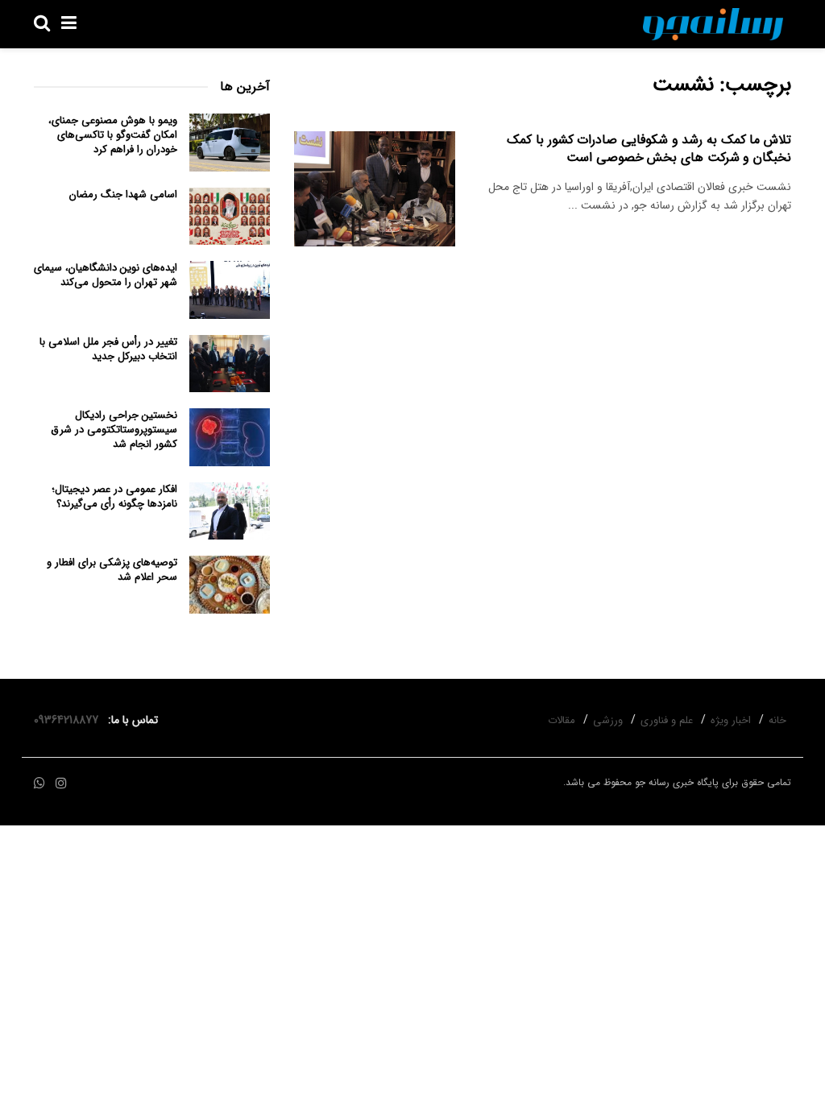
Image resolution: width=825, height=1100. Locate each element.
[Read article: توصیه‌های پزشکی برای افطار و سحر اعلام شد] (229, 585)
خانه (777, 720)
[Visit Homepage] (713, 24)
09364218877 (69, 720)
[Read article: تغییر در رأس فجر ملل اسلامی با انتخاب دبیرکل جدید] (229, 364)
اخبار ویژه (731, 720)
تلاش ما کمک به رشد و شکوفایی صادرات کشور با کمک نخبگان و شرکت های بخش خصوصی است (649, 148)
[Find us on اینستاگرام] (61, 784)
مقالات (561, 720)
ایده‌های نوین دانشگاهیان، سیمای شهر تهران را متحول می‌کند (105, 275)
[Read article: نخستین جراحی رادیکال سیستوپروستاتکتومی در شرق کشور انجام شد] (229, 437)
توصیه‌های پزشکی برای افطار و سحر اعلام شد (112, 569)
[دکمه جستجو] (42, 24)
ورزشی (608, 720)
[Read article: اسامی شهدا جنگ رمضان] (229, 217)
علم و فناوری (667, 720)
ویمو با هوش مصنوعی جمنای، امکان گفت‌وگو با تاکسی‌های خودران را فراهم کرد (112, 135)
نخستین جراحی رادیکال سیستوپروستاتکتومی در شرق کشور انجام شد (114, 430)
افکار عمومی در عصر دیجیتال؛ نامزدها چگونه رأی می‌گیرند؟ (114, 496)
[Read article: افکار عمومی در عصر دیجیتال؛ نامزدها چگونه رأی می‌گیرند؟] (229, 511)
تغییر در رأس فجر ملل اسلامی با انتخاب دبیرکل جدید (108, 349)
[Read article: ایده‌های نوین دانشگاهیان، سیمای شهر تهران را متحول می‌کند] (229, 290)
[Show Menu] (69, 24)
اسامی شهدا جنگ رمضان (123, 194)
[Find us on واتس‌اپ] (39, 784)
